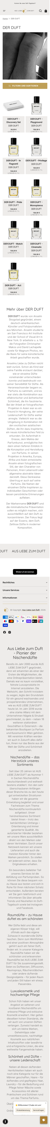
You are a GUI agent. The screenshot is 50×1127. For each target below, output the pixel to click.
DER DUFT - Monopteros (35, 201)
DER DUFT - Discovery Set (13, 120)
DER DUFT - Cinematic (35, 241)
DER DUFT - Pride (12, 199)
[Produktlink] (13, 113)
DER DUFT (13, 124)
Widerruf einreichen (24, 588)
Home (5, 18)
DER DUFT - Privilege (35, 160)
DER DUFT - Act (12, 280)
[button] (4, 11)
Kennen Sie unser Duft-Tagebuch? (25, 3)
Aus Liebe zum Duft (30, 626)
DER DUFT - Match (12, 239)
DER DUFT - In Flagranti (13, 160)
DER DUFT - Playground (35, 120)
